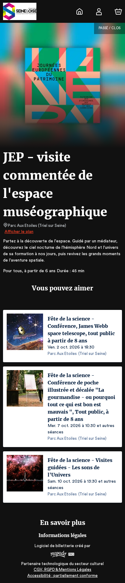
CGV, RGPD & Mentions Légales (62, 569)
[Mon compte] (99, 11)
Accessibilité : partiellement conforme (62, 576)
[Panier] (118, 11)
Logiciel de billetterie (54, 546)
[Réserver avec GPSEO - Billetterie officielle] (79, 11)
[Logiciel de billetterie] (62, 555)
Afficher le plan (19, 232)
